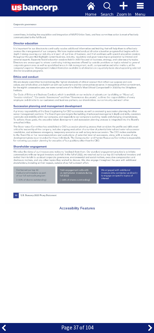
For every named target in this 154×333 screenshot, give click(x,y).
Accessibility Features (77, 208)
